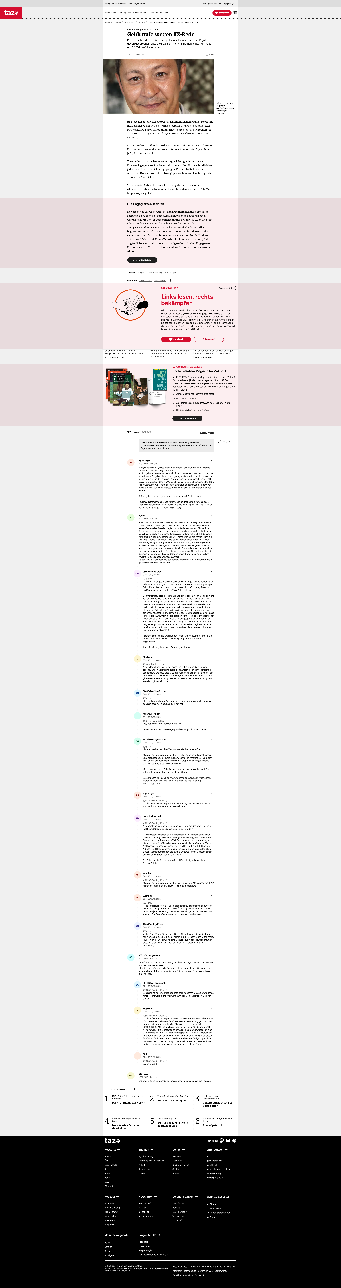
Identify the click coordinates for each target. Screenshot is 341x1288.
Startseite (109, 22)
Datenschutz (189, 1271)
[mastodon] (222, 1142)
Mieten (142, 1173)
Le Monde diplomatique (218, 1212)
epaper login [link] (229, 3)
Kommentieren (145, 280)
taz (113, 1140)
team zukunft (145, 1203)
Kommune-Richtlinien (213, 1266)
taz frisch (143, 1207)
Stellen (175, 1169)
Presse (175, 1173)
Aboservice (144, 1246)
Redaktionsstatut (192, 1266)
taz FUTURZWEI (214, 1208)
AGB (211, 1271)
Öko (107, 1160)
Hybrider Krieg (146, 1156)
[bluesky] (228, 1142)
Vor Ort (176, 1207)
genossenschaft (214, 1160)
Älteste (211, 433)
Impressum (203, 1271)
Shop (107, 1251)
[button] (235, 13)
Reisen (108, 1242)
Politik (118, 22)
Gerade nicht (224, 288)
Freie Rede (110, 1220)
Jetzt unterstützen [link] (142, 260)
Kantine (108, 1247)
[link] (112, 13)
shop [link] (130, 3)
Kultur (108, 1169)
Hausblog (177, 1160)
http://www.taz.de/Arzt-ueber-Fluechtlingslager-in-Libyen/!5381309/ (176, 506)
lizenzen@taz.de (123, 1270)
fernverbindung (112, 1207)
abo (208, 1156)
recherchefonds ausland (218, 1169)
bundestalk (110, 1203)
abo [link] (204, 3)
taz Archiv (211, 1217)
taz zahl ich (211, 1165)
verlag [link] (107, 3)
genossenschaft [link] (215, 3)
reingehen (110, 1224)
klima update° (111, 1212)
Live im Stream (179, 1212)
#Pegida (141, 272)
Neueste (202, 433)
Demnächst (178, 1203)
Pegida (142, 22)
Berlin (107, 1177)
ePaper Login (145, 1250)
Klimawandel (145, 1169)
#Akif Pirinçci (170, 272)
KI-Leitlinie (229, 1266)
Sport (107, 1173)
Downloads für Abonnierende (153, 1254)
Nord (107, 1182)
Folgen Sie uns (211, 1141)
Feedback (143, 1241)
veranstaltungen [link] (119, 3)
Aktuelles (177, 1156)
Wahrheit (109, 1186)
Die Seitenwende (180, 1165)
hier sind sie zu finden (158, 448)
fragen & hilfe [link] (139, 3)
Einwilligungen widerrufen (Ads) (188, 1275)
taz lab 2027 (178, 1220)
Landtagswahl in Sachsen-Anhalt (152, 1162)
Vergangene (178, 1216)
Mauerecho (110, 1216)
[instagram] (234, 1142)
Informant (177, 1271)
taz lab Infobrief (146, 1216)
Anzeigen (109, 1255)
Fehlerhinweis (160, 280)
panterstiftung (213, 1173)
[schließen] (233, 288)
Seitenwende (221, 1271)
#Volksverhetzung (155, 272)
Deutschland (129, 22)
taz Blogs (211, 1204)
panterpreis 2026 (215, 1177)
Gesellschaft (111, 1165)
